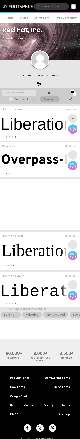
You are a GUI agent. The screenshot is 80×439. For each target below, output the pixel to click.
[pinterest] (52, 428)
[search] (51, 6)
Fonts (10, 18)
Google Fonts (19, 396)
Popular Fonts (19, 378)
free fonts (13, 357)
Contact (30, 405)
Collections (42, 18)
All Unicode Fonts (65, 136)
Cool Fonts (17, 387)
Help (13, 405)
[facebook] (27, 428)
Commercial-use (25, 99)
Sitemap (64, 414)
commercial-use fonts (40, 359)
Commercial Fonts (57, 378)
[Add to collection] (72, 118)
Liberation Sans (12, 109)
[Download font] (72, 129)
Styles (24, 18)
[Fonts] (18, 6)
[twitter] (40, 428)
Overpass (8, 146)
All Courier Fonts (65, 303)
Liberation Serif (12, 236)
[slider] (49, 93)
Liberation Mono (13, 276)
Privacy (49, 405)
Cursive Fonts (60, 387)
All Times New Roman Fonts (61, 265)
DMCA (14, 414)
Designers (67, 357)
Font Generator (66, 18)
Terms (65, 405)
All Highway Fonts (65, 173)
